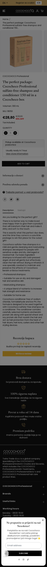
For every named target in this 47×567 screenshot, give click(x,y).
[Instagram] (23, 559)
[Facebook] (19, 559)
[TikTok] (28, 559)
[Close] (43, 520)
